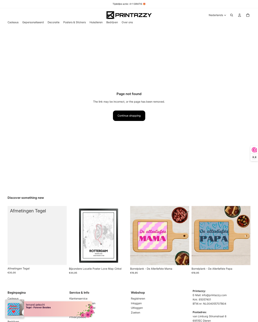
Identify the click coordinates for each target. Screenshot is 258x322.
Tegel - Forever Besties (38, 307)
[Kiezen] (183, 259)
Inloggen (136, 303)
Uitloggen (137, 308)
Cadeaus (13, 298)
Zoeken (135, 312)
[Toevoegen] (60, 259)
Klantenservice (78, 298)
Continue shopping (129, 115)
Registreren (138, 298)
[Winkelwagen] (248, 15)
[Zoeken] (231, 15)
